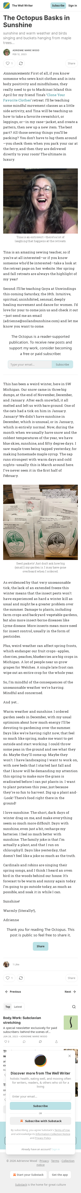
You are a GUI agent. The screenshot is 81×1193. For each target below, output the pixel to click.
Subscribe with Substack (43, 1121)
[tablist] (13, 1007)
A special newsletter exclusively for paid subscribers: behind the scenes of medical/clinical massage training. (30, 1030)
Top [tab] (8, 1007)
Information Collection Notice (53, 1134)
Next (68, 991)
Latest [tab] (18, 1007)
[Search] (74, 1007)
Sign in (72, 5)
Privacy (44, 1161)
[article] (40, 1029)
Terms (55, 1161)
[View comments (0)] (24, 1041)
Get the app (60, 1175)
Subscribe (58, 5)
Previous (15, 991)
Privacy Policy (43, 1138)
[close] (69, 1056)
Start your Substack (30, 1175)
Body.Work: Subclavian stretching (22, 1020)
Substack (21, 1184)
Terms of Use (62, 1130)
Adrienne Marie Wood (26, 50)
